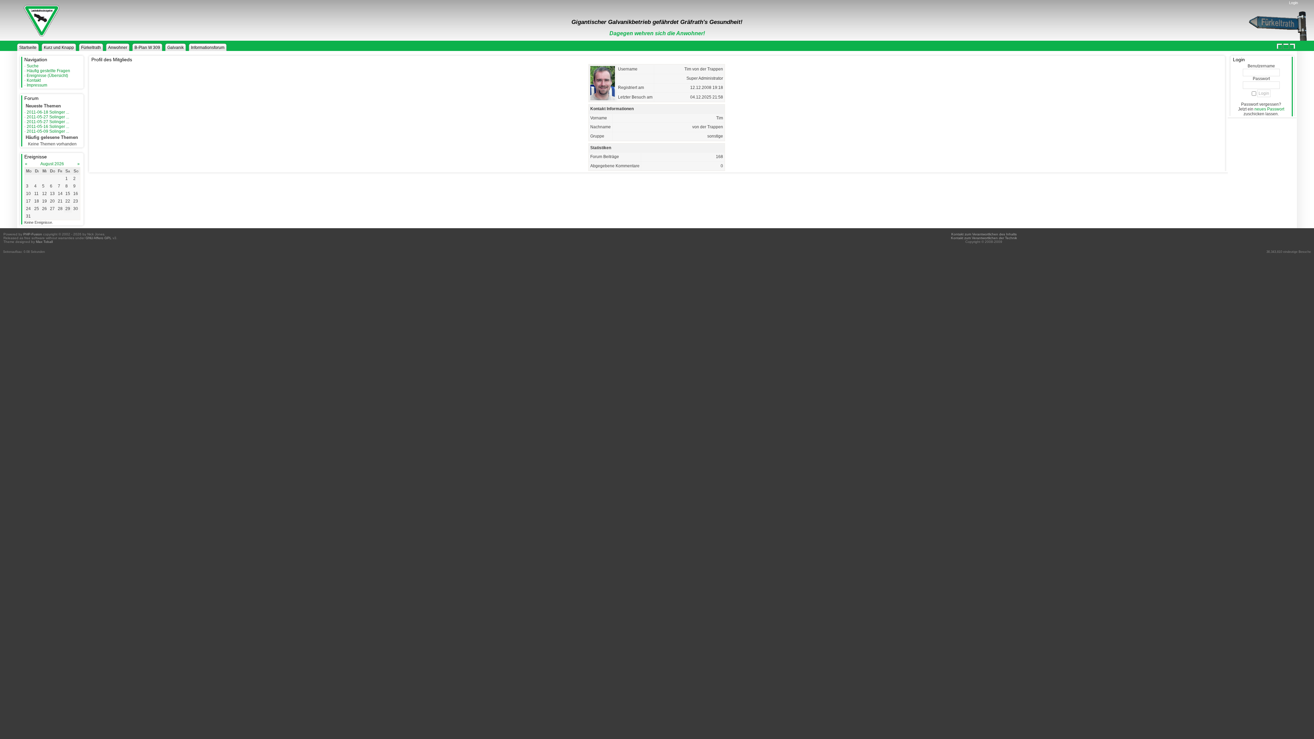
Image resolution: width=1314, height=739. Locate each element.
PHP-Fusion (32, 234)
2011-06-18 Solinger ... (48, 112)
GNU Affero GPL (99, 238)
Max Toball (44, 242)
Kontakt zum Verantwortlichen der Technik (984, 238)
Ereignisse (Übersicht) (47, 75)
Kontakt (34, 80)
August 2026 (52, 163)
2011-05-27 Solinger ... (48, 117)
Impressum (37, 85)
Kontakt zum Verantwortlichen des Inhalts (984, 234)
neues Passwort (1269, 109)
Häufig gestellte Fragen (48, 70)
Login (1293, 3)
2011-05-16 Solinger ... (48, 126)
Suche (33, 66)
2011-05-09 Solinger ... (48, 131)
